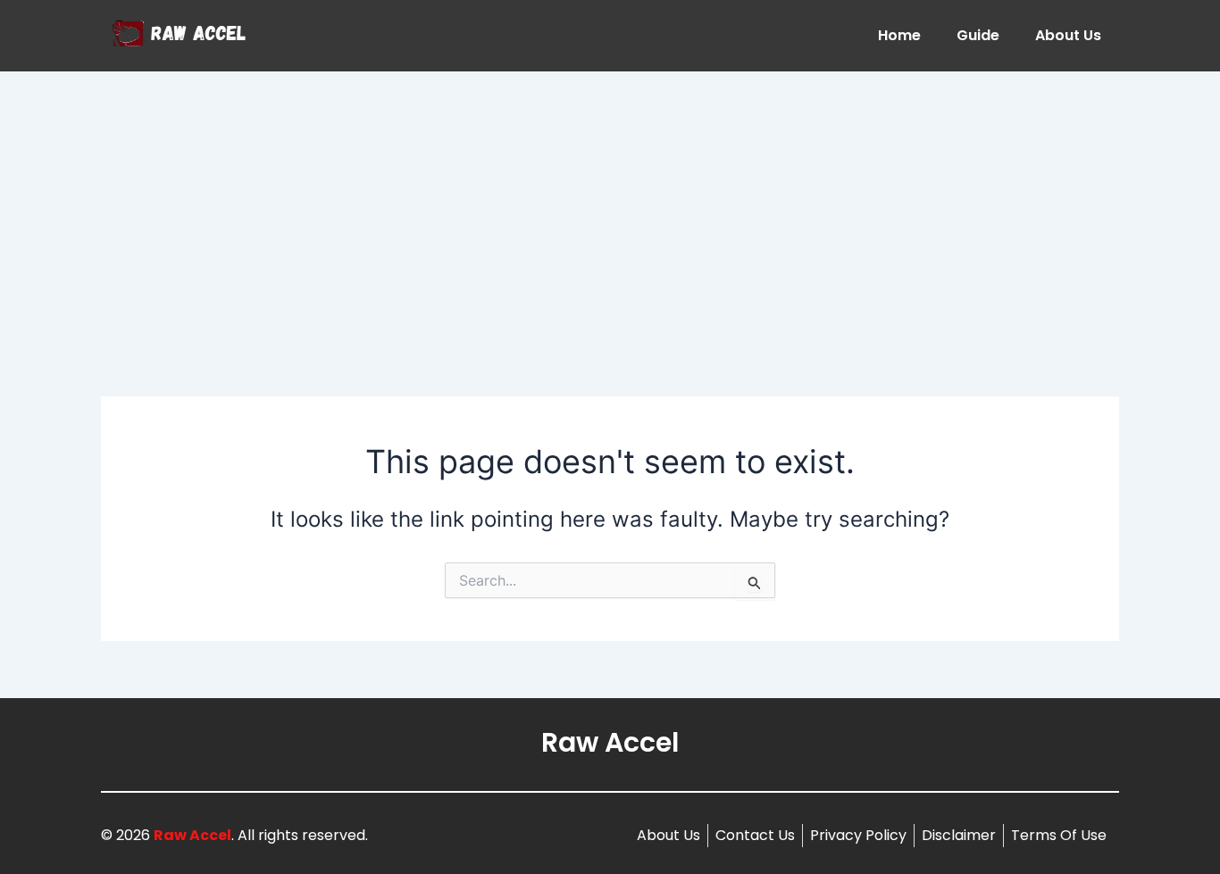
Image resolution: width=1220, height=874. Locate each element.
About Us (1068, 35)
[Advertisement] (610, 205)
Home (899, 35)
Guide (978, 35)
